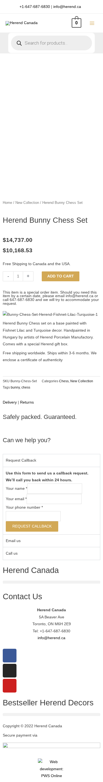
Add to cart (60, 276)
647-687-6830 (22, 300)
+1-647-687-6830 (35, 7)
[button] (51, 582)
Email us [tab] (13, 541)
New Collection (27, 203)
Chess (64, 381)
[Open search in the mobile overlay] (51, 43)
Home (7, 203)
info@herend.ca (67, 7)
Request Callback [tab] (21, 460)
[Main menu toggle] (92, 23)
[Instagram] (9, 670)
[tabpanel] (51, 500)
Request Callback (32, 526)
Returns (27, 402)
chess (25, 387)
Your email (16, 499)
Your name (16, 489)
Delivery (10, 402)
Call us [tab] (12, 553)
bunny (15, 387)
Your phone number (24, 507)
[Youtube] (9, 686)
